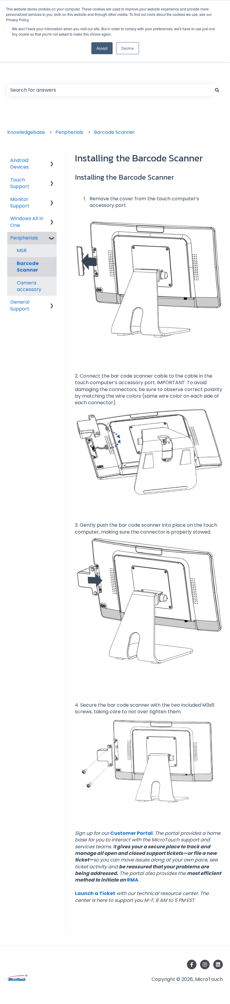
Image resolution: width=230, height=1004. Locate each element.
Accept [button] (102, 48)
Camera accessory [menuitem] (29, 286)
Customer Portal (131, 833)
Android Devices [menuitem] (19, 163)
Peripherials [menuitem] (24, 237)
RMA (132, 879)
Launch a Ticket (95, 893)
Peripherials (69, 132)
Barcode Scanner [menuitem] (28, 266)
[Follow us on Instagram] (205, 964)
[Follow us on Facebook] (191, 964)
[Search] (217, 90)
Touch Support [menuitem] (19, 183)
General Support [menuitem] (19, 305)
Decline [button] (127, 48)
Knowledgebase (26, 132)
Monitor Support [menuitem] (19, 202)
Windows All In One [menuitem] (26, 221)
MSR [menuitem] (22, 250)
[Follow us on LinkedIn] (218, 964)
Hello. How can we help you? (67, 75)
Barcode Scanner (114, 132)
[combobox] (109, 90)
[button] (52, 161)
